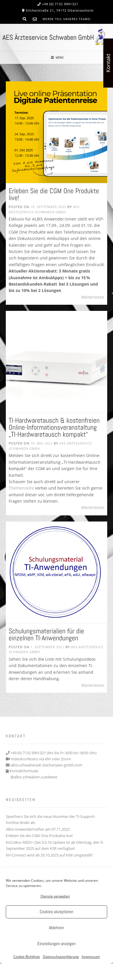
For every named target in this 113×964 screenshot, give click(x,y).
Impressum (91, 956)
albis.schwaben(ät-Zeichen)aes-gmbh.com (46, 765)
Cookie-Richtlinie (26, 956)
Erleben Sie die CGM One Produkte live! (54, 194)
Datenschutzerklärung (61, 956)
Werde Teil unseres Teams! (67, 19)
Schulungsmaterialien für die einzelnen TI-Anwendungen (46, 634)
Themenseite (21, 488)
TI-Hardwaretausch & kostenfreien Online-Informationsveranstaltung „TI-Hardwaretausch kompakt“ (54, 427)
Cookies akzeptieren (56, 911)
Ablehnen (56, 927)
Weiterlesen (92, 297)
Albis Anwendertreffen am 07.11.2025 (38, 829)
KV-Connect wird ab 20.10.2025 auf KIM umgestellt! (49, 855)
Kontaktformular (24, 770)
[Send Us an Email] (35, 19)
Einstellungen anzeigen (56, 943)
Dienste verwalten (55, 896)
